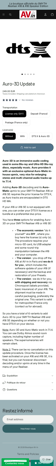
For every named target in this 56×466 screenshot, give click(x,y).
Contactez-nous (14, 463)
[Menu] (3, 14)
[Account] (45, 14)
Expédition (12, 375)
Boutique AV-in (31, 447)
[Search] (10, 14)
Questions (12, 389)
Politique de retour (16, 382)
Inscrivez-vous (28, 428)
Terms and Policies (28, 454)
